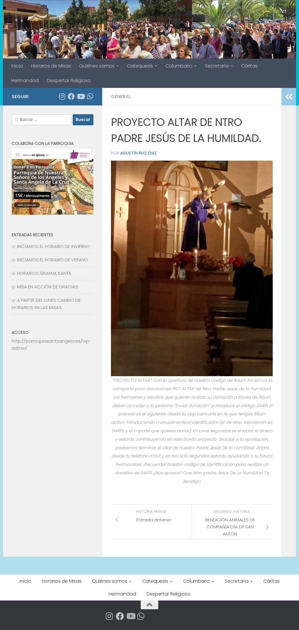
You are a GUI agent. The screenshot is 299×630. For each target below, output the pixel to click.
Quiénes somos (96, 66)
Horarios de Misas (51, 66)
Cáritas (249, 66)
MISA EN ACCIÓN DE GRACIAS (47, 287)
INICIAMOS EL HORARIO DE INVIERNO (53, 246)
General (121, 96)
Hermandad (25, 80)
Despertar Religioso (69, 80)
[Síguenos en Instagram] (61, 96)
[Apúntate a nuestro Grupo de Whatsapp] (89, 96)
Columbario (179, 66)
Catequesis (140, 66)
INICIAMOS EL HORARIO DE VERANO (52, 260)
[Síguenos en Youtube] (80, 96)
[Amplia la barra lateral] (288, 96)
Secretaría (217, 66)
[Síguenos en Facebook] (71, 96)
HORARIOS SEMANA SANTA (44, 273)
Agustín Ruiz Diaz (138, 153)
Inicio (17, 66)
